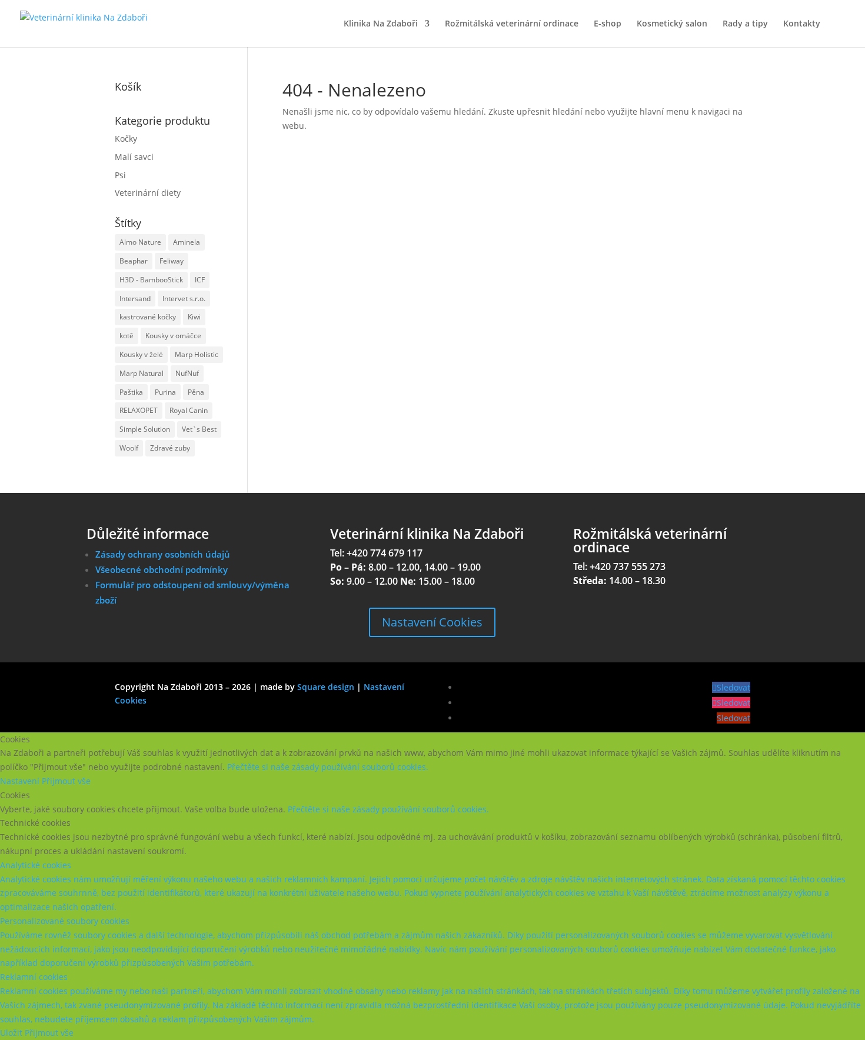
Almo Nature (140, 242)
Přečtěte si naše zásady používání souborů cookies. (327, 766)
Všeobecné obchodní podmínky (161, 569)
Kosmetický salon (672, 24)
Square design (325, 686)
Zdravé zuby (170, 448)
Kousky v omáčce (173, 336)
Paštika (131, 392)
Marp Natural (141, 373)
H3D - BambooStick (151, 280)
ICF (200, 280)
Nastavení (21, 780)
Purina (165, 392)
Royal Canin (188, 410)
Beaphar (133, 261)
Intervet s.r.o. (183, 299)
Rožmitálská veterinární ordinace (511, 24)
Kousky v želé (141, 354)
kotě (126, 336)
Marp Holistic (196, 354)
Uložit (12, 1032)
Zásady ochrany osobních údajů (162, 554)
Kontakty (801, 24)
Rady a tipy (745, 24)
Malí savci (134, 156)
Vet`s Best (199, 429)
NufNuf (187, 373)
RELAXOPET (138, 410)
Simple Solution (144, 429)
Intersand (135, 299)
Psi (120, 175)
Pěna (196, 392)
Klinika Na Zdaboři (381, 24)
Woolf (128, 448)
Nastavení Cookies (432, 622)
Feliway (171, 261)
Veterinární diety (148, 192)
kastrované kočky (147, 317)
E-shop (607, 24)
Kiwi (194, 317)
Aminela (186, 242)
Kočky (126, 138)
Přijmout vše (66, 780)
